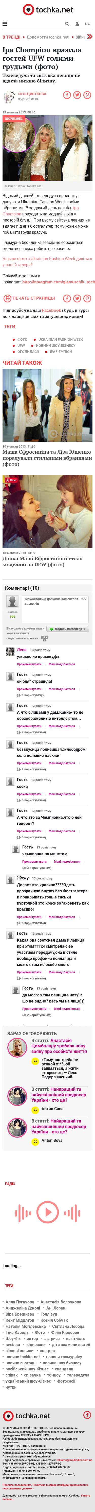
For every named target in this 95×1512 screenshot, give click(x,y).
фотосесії (66, 1381)
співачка (32, 1375)
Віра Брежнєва (20, 1314)
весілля (13, 1344)
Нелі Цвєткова (32, 94)
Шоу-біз (13, 1338)
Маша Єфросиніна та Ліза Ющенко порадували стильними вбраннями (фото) (47, 457)
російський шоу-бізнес (27, 1369)
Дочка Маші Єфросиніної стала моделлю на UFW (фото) (43, 561)
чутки (11, 1387)
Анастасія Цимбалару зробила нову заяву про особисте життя (59, 1046)
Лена (22, 649)
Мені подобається (62, 664)
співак (12, 1375)
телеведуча (78, 1375)
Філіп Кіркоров (65, 1332)
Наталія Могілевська (26, 1326)
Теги (9, 1286)
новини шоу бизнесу (62, 1363)
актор (32, 1338)
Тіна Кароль (17, 1332)
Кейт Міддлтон (20, 1320)
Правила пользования (17, 1485)
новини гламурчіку (64, 1356)
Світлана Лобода (68, 1326)
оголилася (28, 352)
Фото (40, 1332)
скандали (64, 1369)
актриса (52, 1338)
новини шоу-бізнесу (55, 346)
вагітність (75, 1338)
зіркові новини (19, 1350)
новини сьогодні (21, 1363)
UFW (21, 346)
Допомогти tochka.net (48, 37)
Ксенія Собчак (54, 1320)
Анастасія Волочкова (61, 1302)
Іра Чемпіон (61, 352)
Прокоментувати (29, 664)
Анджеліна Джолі (23, 1308)
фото (22, 339)
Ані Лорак (55, 1308)
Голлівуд (49, 1314)
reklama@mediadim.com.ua (74, 1460)
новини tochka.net (23, 1356)
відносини (36, 1344)
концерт (48, 1350)
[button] (77, 24)
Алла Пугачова (20, 1302)
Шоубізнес (14, 119)
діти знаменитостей (71, 1344)
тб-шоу (54, 1375)
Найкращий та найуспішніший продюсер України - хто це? (58, 1094)
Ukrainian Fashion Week (61, 339)
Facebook (51, 310)
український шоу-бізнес (28, 1381)
